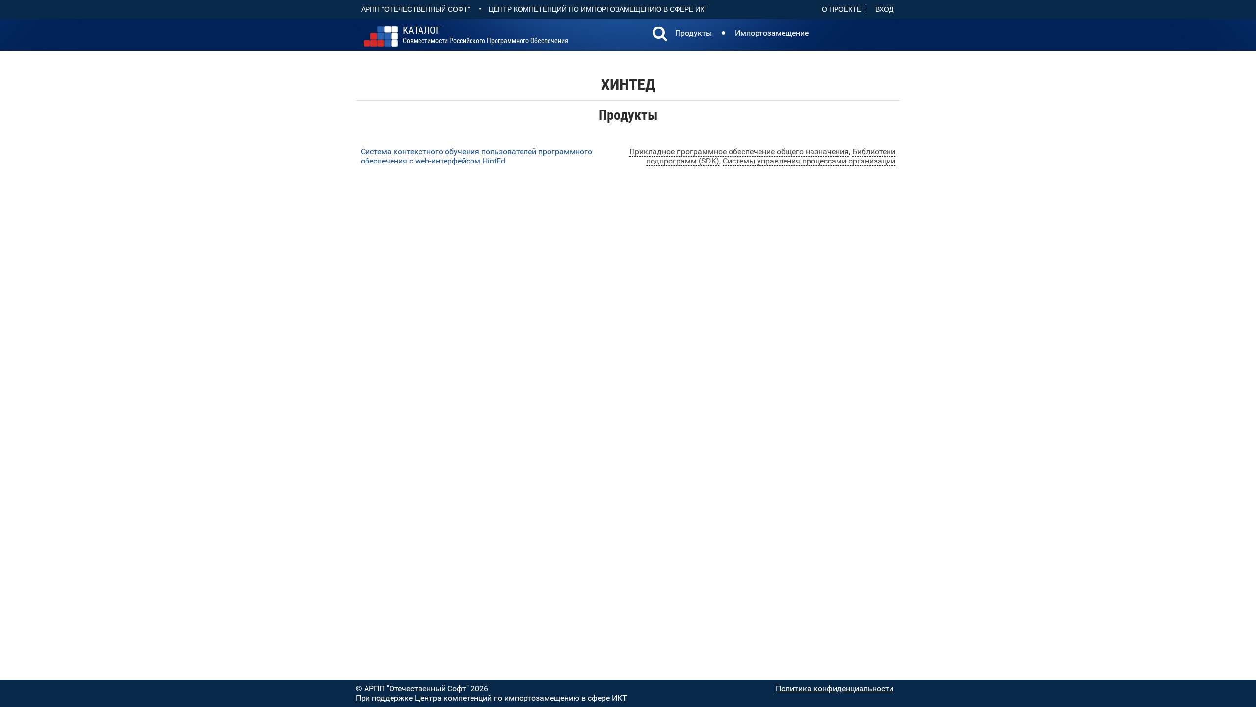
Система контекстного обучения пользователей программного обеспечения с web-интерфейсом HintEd (476, 156)
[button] (660, 35)
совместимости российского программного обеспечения (485, 35)
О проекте (841, 9)
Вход (884, 9)
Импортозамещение (772, 33)
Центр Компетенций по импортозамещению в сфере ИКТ (598, 9)
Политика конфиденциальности (834, 688)
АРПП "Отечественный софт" (415, 9)
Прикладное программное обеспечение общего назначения (739, 151)
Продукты (693, 33)
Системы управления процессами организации (809, 160)
